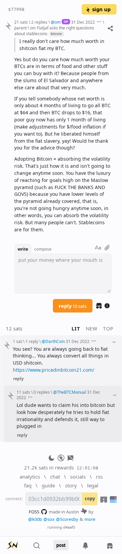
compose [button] (43, 249)
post (61, 545)
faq (28, 485)
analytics (30, 476)
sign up (101, 9)
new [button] (92, 328)
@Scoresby (67, 519)
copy (90, 498)
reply (72, 305)
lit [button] (76, 328)
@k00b (35, 519)
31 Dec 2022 (83, 22)
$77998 (16, 9)
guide (48, 485)
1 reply (31, 341)
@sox (49, 519)
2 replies (39, 22)
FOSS (34, 512)
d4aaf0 (69, 527)
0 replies (42, 392)
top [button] (108, 328)
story (71, 485)
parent (20, 27)
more (89, 519)
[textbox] (62, 135)
